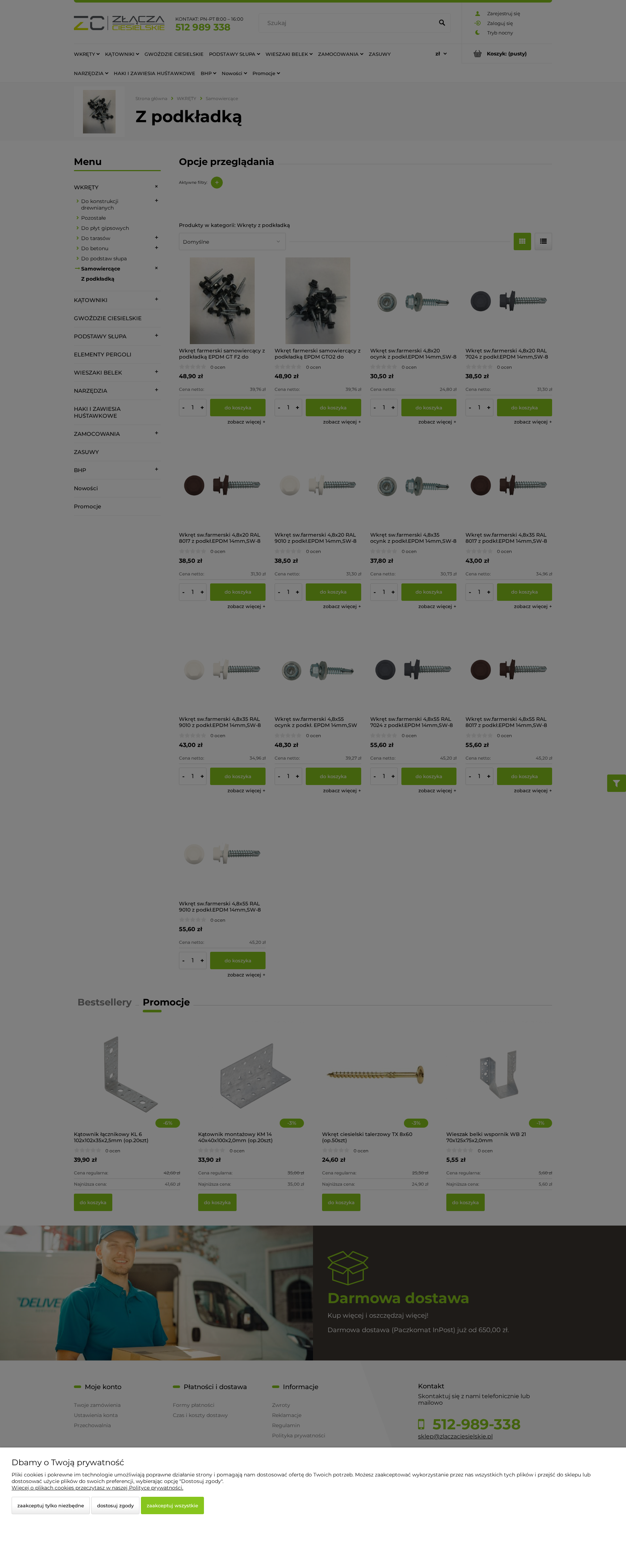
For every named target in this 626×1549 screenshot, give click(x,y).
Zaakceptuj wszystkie (172, 1505)
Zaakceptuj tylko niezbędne (50, 1505)
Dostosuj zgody (115, 1505)
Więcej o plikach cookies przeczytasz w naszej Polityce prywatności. (97, 1487)
